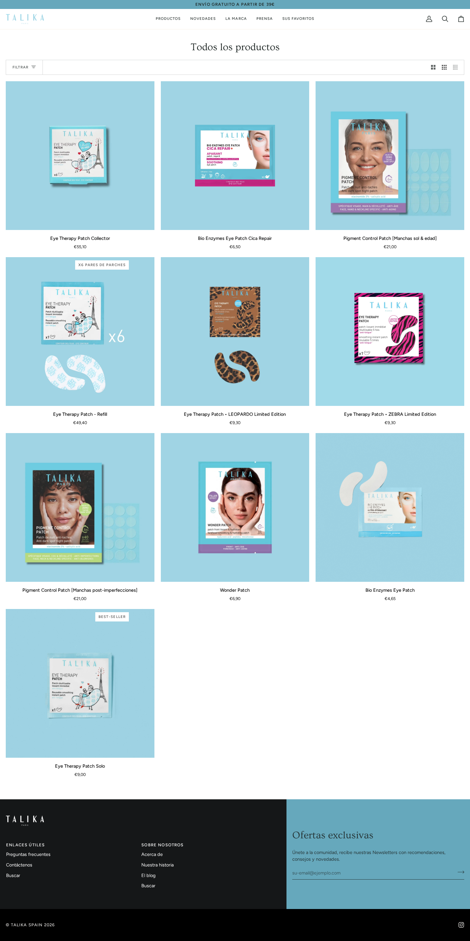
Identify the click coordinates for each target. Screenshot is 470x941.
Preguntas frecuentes (28, 854)
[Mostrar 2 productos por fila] (433, 67)
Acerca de (152, 854)
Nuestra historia (157, 865)
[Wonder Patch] (235, 507)
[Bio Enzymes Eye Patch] (390, 507)
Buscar (13, 875)
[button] (168, 19)
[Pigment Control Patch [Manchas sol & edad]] (390, 155)
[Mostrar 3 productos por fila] (444, 67)
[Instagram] (461, 925)
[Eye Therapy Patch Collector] (80, 155)
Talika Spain (27, 924)
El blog (148, 875)
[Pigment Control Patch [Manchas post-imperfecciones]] (80, 507)
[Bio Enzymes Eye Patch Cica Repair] (235, 155)
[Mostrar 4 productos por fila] (457, 67)
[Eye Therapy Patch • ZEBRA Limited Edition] (390, 331)
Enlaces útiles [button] (25, 844)
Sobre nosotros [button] (162, 844)
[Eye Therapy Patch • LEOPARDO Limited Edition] (235, 331)
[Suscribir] (459, 872)
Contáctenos (19, 865)
